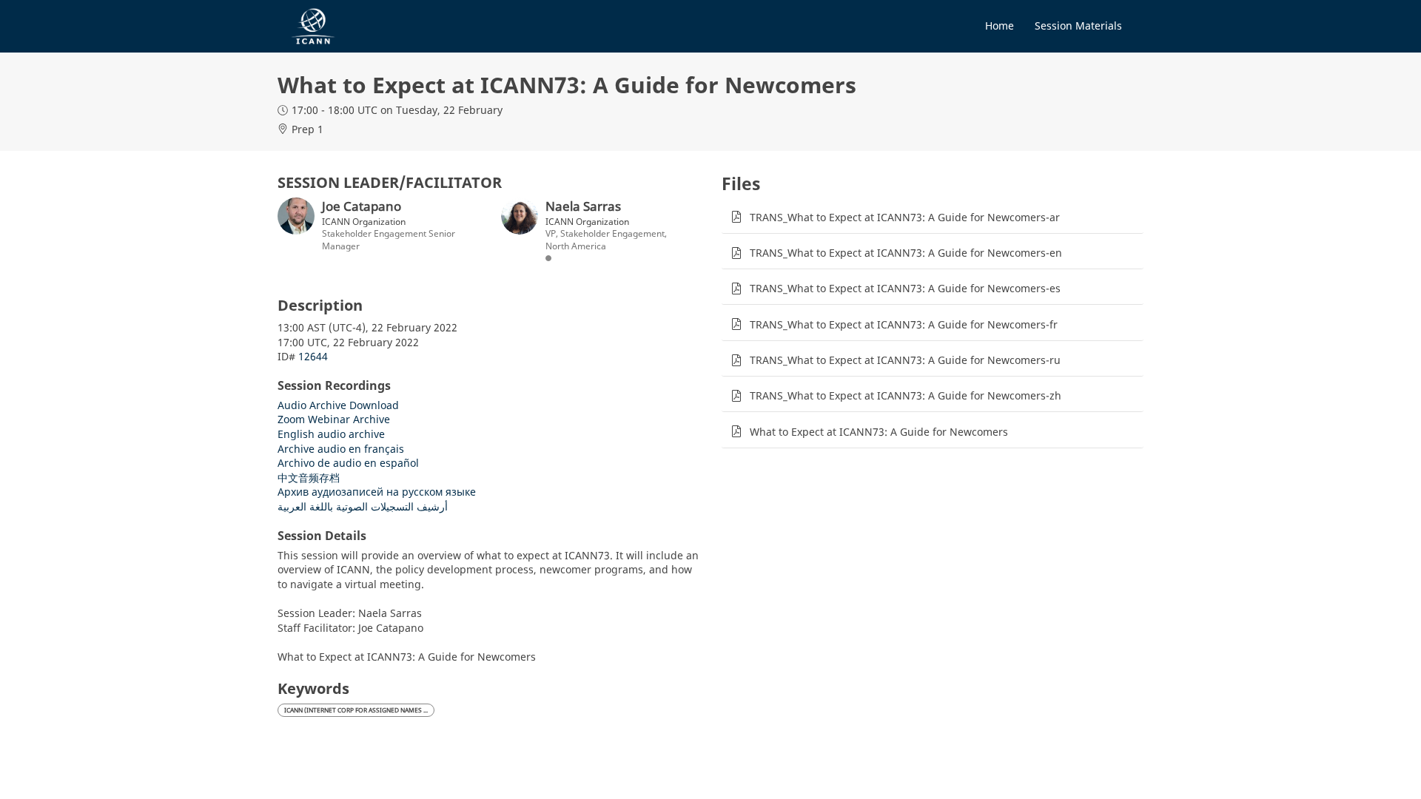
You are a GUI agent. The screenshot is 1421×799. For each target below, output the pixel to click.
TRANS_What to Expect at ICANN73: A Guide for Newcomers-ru (905, 360)
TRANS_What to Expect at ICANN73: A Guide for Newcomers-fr (904, 324)
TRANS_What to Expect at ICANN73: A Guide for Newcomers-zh (905, 395)
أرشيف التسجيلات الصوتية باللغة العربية (363, 506)
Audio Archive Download (338, 405)
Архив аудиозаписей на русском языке (377, 492)
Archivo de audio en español (348, 463)
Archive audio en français (341, 449)
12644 (313, 356)
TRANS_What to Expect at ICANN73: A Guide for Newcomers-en (906, 253)
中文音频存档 (309, 478)
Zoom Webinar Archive (334, 419)
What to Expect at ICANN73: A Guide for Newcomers (879, 432)
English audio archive (331, 434)
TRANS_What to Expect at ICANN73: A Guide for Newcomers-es (905, 288)
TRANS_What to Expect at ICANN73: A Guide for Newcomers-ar (905, 217)
